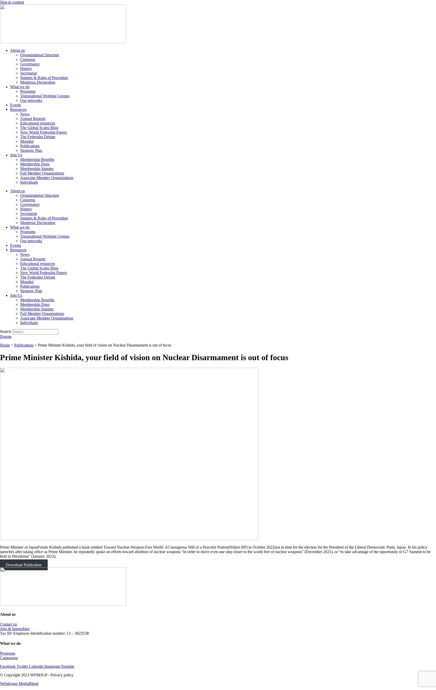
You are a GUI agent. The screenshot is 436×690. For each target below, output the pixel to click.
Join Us (16, 155)
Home (5, 345)
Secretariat (28, 73)
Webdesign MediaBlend (19, 683)
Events (15, 105)
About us (17, 50)
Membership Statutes (36, 168)
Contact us (8, 624)
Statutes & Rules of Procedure (44, 78)
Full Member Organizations (42, 173)
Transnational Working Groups (44, 96)
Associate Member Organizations (46, 178)
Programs (27, 91)
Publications (30, 146)
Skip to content (12, 2)
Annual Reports (32, 118)
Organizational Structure (39, 55)
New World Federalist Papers (43, 132)
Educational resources (37, 123)
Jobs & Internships (15, 629)
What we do (20, 87)
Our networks (31, 100)
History (26, 68)
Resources (18, 109)
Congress (27, 59)
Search (5, 331)
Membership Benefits (37, 159)
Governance (30, 64)
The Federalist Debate (37, 137)
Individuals (29, 182)
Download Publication (24, 565)
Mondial (27, 141)
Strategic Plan (31, 150)
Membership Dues (34, 164)
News (25, 114)
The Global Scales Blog (39, 128)
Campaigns (9, 658)
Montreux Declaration (37, 82)
